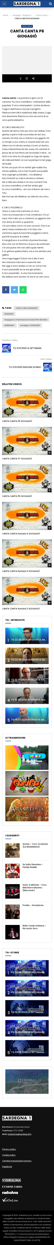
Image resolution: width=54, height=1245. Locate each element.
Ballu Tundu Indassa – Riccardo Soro (34, 927)
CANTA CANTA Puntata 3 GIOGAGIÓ (21, 571)
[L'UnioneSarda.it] (12, 1186)
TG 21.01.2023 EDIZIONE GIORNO (25, 367)
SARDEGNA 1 (9, 325)
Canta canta (41, 15)
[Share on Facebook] (5, 289)
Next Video (46, 359)
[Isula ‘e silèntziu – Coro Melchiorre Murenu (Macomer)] (12, 891)
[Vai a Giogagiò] (27, 794)
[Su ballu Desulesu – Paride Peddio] (12, 871)
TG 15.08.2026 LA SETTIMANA (27, 1032)
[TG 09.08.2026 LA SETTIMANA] (27, 1048)
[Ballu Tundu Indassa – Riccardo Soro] (12, 932)
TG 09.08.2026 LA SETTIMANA (27, 1052)
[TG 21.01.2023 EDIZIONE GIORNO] (47, 367)
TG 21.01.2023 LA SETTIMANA (27, 348)
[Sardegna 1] (27, 4)
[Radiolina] (10, 1193)
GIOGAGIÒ (8, 314)
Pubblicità (7, 1166)
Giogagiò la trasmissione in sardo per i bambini (25, 319)
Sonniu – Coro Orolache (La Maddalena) (35, 845)
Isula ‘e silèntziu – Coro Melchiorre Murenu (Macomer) (35, 887)
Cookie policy (9, 1155)
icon (27, 403)
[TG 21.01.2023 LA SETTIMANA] (6, 348)
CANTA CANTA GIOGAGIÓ (26, 308)
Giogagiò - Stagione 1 (22, 15)
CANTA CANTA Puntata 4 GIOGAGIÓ (21, 533)
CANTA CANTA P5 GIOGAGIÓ (17, 496)
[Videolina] (11, 1181)
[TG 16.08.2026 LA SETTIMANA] (27, 1008)
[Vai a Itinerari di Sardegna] (27, 1093)
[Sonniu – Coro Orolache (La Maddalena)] (12, 850)
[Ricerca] (50, 3)
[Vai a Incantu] (27, 769)
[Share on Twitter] (14, 289)
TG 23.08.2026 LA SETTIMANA (27, 972)
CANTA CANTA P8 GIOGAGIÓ (17, 421)
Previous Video (10, 340)
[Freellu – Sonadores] (12, 912)
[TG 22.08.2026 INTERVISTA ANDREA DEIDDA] (27, 636)
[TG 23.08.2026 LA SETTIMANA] (27, 968)
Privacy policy (9, 1149)
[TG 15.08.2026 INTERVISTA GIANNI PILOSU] (27, 696)
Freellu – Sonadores (33, 905)
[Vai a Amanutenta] (27, 820)
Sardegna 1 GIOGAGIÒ (30, 325)
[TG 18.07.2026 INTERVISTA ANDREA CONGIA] (27, 716)
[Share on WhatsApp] (23, 289)
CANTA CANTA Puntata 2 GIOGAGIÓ (21, 608)
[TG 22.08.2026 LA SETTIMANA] (27, 988)
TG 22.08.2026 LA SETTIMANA (27, 992)
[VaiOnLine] (10, 1201)
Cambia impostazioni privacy (17, 1160)
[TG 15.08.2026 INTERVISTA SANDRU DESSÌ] (27, 676)
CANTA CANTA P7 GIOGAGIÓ (17, 458)
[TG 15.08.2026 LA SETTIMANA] (27, 1028)
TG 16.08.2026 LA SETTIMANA (27, 1012)
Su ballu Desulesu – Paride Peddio (33, 866)
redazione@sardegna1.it (19, 1134)
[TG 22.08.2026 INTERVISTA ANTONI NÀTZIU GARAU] (27, 656)
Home (5, 15)
